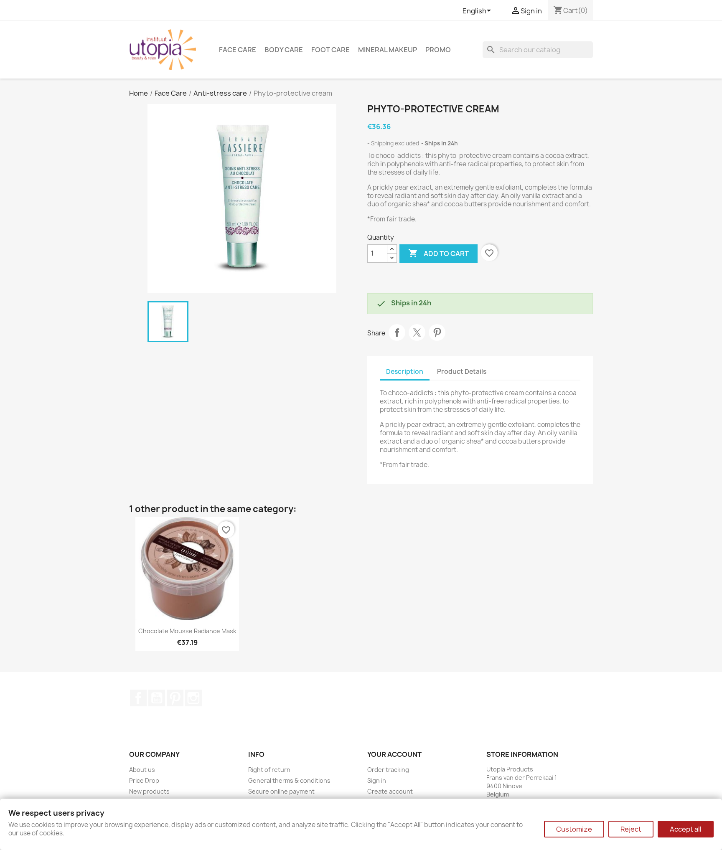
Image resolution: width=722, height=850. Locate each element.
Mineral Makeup (387, 49)
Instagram (193, 698)
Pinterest (437, 332)
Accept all (686, 829)
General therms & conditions (289, 780)
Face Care (237, 49)
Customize (574, 829)
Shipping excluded (395, 143)
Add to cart (438, 253)
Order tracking (388, 770)
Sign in (376, 780)
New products (149, 791)
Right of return (269, 770)
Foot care (330, 49)
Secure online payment (281, 791)
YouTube (156, 698)
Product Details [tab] (461, 371)
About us (142, 770)
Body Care (283, 49)
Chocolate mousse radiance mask (187, 631)
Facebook (138, 698)
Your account (394, 754)
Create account (390, 791)
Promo (438, 49)
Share (397, 332)
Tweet (417, 332)
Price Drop (144, 780)
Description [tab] (404, 371)
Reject (630, 829)
